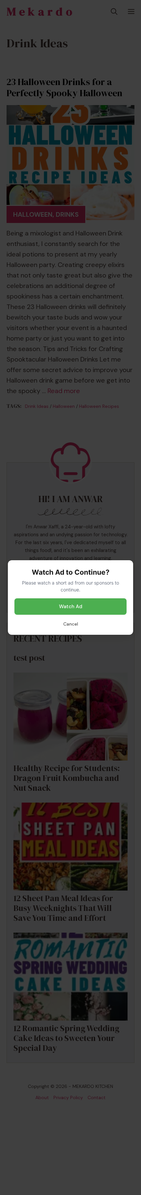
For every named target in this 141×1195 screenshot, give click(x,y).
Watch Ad (70, 606)
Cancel (70, 624)
